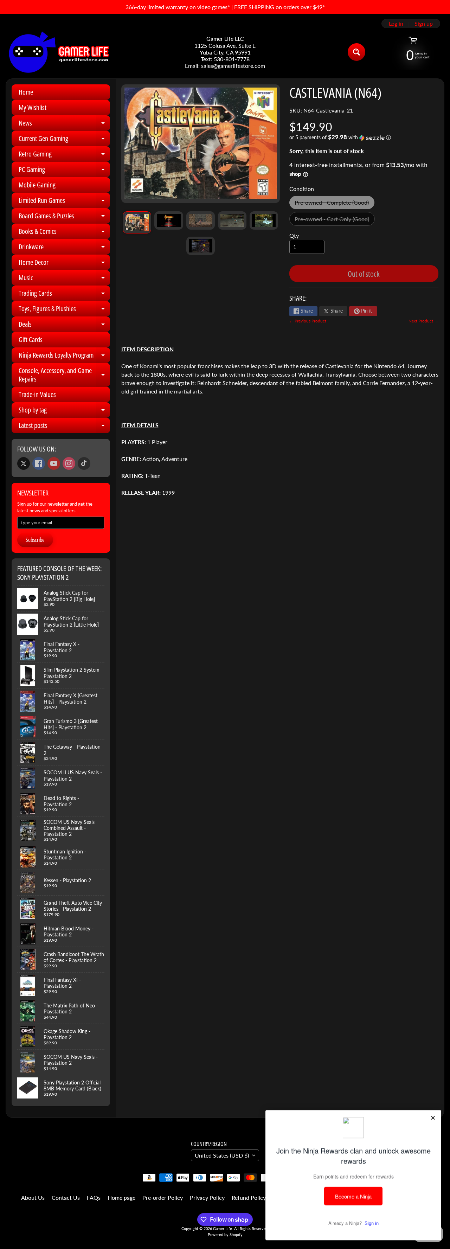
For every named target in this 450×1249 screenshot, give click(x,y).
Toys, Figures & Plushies (64, 310)
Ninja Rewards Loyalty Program (64, 356)
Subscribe (35, 540)
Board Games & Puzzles (64, 217)
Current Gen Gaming (64, 140)
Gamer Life (222, 1228)
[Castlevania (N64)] (137, 222)
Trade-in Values (37, 394)
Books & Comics (64, 232)
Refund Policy (249, 1197)
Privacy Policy (207, 1197)
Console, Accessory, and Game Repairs (64, 375)
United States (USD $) (222, 1155)
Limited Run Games (64, 202)
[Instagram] (69, 463)
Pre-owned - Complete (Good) (334, 204)
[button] (363, 137)
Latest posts (64, 427)
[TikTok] (84, 463)
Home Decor (64, 263)
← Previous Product (307, 321)
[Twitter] (23, 463)
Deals (64, 325)
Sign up (423, 23)
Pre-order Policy (162, 1197)
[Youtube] (53, 463)
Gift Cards (31, 339)
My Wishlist (32, 107)
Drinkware (64, 248)
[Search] (356, 52)
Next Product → (423, 321)
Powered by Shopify (225, 1234)
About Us (33, 1197)
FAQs (94, 1197)
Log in (396, 23)
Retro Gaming (64, 155)
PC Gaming (64, 171)
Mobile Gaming (37, 185)
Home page (121, 1197)
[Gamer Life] (58, 52)
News (64, 124)
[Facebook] (38, 463)
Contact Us (66, 1197)
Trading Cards (64, 294)
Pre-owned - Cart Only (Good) (334, 221)
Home (26, 92)
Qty (294, 235)
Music (64, 279)
